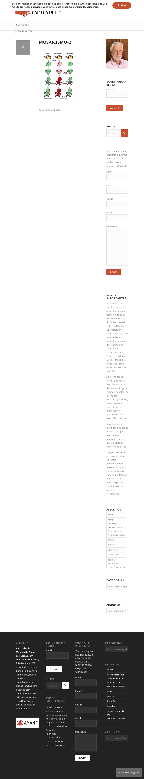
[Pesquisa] (31, 31)
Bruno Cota (113, 549)
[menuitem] (22, 31)
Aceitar (122, 5)
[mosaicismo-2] (23, 47)
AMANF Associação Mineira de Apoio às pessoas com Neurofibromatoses (117, 527)
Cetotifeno (113, 554)
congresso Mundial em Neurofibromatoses (117, 563)
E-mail (110, 89)
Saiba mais (92, 7)
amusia (111, 539)
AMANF (111, 514)
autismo (112, 544)
